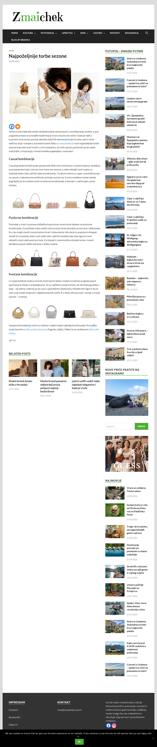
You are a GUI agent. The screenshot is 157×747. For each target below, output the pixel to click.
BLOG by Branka (20, 40)
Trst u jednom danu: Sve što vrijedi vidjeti (137, 352)
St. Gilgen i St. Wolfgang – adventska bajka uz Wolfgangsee (137, 240)
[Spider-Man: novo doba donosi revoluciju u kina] (114, 603)
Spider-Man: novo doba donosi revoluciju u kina (136, 606)
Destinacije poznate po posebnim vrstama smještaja (137, 549)
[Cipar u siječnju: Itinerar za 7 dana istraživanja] (114, 198)
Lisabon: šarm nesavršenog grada (137, 100)
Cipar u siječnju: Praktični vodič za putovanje (136, 220)
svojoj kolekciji (66, 143)
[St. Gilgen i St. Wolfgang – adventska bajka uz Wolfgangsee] (114, 235)
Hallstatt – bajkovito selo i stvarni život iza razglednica (135, 261)
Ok (79, 742)
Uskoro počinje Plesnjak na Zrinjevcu (135, 588)
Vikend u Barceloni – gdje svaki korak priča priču (137, 161)
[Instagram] (114, 725)
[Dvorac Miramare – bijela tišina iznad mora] (114, 330)
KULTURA (28, 33)
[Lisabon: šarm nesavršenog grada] (114, 98)
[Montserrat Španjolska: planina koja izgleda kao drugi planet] (114, 137)
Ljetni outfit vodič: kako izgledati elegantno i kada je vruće (86, 384)
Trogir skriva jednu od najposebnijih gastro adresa (137, 529)
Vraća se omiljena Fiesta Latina (136, 489)
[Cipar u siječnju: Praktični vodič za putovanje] (114, 217)
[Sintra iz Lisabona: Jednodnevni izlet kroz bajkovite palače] (114, 58)
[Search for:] (126, 426)
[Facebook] (11, 126)
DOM (83, 33)
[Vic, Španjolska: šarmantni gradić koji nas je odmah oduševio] (114, 115)
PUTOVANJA (47, 33)
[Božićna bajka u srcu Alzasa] (114, 313)
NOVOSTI (115, 33)
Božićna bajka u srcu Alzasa (135, 315)
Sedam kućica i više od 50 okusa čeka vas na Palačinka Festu (137, 509)
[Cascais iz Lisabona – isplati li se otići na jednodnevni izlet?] (114, 80)
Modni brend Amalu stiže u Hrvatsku (20, 382)
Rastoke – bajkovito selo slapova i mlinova (137, 281)
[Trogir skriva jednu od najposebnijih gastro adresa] (114, 526)
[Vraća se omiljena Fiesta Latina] (114, 488)
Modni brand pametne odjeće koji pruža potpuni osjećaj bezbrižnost (53, 386)
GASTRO (97, 33)
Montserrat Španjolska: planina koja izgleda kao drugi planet (137, 141)
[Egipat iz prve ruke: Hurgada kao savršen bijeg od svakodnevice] (114, 177)
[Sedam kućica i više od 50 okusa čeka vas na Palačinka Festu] (114, 505)
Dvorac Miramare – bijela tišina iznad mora (137, 333)
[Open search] (146, 32)
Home (14, 33)
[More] (17, 126)
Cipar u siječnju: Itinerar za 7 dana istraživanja (136, 201)
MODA (11, 51)
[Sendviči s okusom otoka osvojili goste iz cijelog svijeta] (114, 566)
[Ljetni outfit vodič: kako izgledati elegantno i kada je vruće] (86, 369)
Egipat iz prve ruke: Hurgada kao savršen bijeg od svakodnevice (137, 181)
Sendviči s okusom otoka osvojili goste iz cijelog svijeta (137, 569)
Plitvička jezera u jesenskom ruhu (136, 298)
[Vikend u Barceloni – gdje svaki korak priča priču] (114, 158)
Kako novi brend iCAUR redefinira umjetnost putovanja (136, 648)
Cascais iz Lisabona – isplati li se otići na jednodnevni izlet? (137, 83)
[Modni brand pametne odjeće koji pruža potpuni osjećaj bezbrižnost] (54, 369)
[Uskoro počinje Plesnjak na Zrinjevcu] (114, 585)
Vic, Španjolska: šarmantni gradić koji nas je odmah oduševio (136, 120)
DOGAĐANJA (132, 33)
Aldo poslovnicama (35, 329)
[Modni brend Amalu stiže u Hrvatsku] (23, 369)
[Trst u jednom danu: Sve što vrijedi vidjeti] (114, 349)
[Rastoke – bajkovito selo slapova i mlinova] (114, 278)
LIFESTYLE (67, 33)
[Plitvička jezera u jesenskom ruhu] (114, 296)
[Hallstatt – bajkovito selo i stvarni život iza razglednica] (114, 256)
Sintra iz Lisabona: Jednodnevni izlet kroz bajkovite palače (136, 63)
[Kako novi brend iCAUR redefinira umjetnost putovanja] (114, 643)
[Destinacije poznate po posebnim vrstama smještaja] (114, 545)
